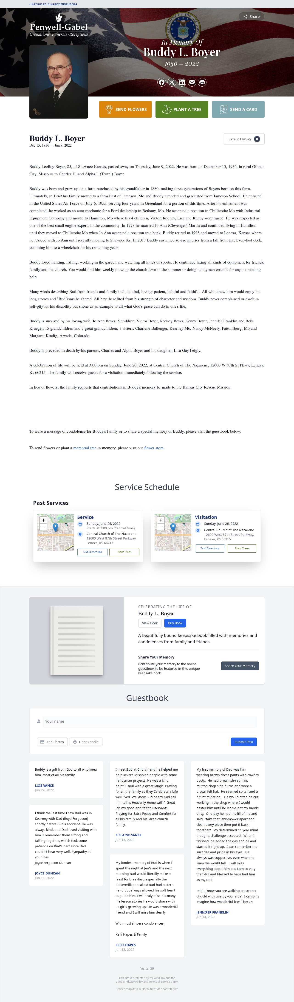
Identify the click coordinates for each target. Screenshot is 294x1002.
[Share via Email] (192, 82)
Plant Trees (124, 552)
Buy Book (175, 623)
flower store (154, 447)
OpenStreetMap (152, 989)
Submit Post (244, 742)
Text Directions (92, 552)
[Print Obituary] (202, 82)
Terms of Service (159, 982)
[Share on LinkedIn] (182, 82)
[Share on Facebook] (162, 82)
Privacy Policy (134, 982)
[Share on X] (172, 82)
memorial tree (84, 447)
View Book (150, 623)
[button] (55, 527)
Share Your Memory (240, 666)
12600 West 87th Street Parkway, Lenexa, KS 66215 (111, 540)
